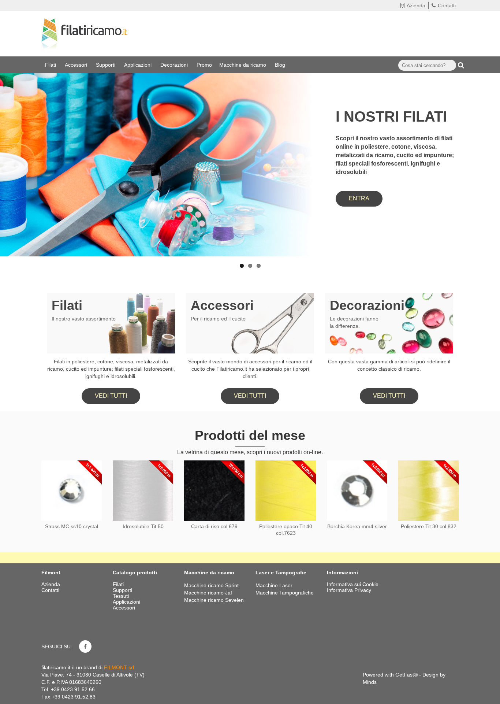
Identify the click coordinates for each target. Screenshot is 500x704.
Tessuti (121, 596)
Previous (13, 144)
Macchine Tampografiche (284, 593)
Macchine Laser (273, 585)
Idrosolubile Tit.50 (143, 526)
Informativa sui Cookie (352, 584)
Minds (370, 682)
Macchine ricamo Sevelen (214, 600)
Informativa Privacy (349, 590)
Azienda (416, 5)
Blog (281, 65)
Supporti (106, 65)
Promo (204, 65)
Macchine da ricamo (243, 65)
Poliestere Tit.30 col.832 (428, 526)
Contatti (447, 5)
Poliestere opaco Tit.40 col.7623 (285, 529)
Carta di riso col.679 (214, 526)
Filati (51, 65)
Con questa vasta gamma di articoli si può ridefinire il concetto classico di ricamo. (389, 365)
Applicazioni (138, 65)
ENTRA (359, 198)
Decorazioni (174, 65)
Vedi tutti (111, 396)
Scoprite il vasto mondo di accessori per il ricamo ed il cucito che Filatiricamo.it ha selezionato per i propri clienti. (250, 369)
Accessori (77, 65)
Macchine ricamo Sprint (211, 585)
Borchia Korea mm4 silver (357, 526)
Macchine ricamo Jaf (208, 593)
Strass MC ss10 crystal (71, 526)
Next (487, 144)
